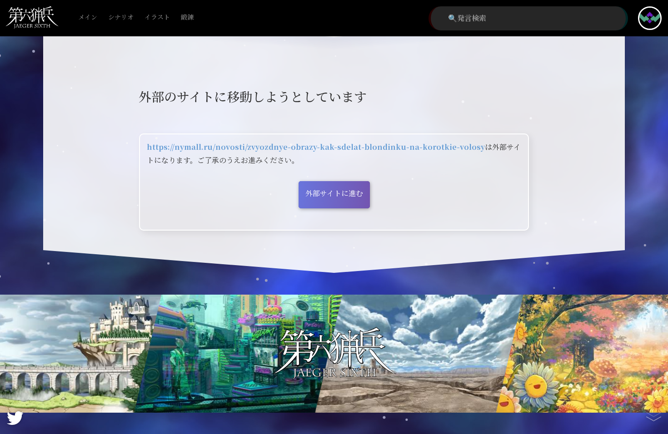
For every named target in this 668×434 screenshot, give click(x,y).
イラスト (157, 17)
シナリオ (121, 17)
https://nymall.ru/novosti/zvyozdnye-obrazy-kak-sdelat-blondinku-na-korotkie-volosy (316, 147)
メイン (87, 17)
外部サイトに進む (334, 193)
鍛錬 (187, 17)
